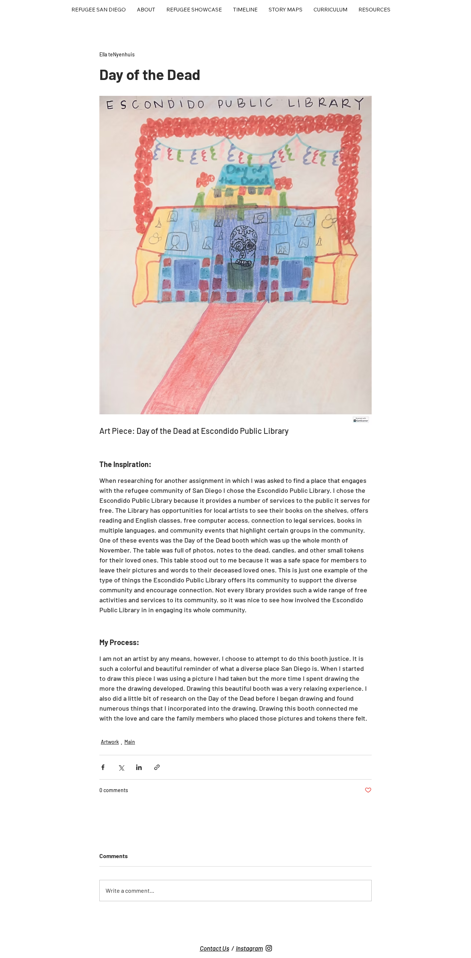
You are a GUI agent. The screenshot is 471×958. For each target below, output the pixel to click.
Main (129, 742)
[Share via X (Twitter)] (120, 767)
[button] (194, 10)
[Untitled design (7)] (269, 948)
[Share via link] (156, 767)
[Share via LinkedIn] (138, 767)
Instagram (249, 948)
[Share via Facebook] (102, 767)
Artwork (110, 742)
